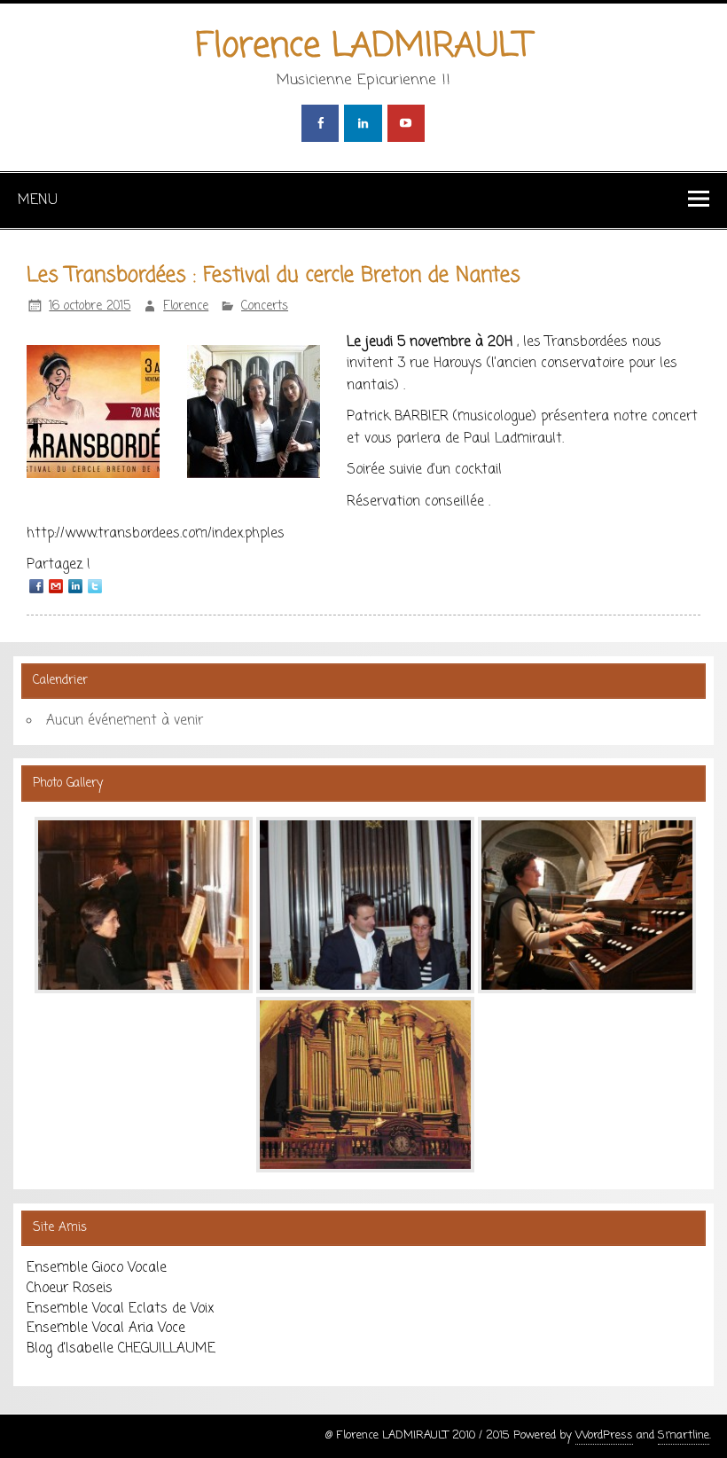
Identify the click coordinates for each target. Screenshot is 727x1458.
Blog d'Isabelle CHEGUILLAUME (121, 1348)
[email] (56, 586)
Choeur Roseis (70, 1288)
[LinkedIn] (75, 586)
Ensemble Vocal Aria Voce (106, 1328)
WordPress (604, 1435)
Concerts (264, 306)
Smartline (683, 1435)
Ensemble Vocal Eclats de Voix (120, 1308)
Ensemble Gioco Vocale (97, 1268)
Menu (38, 200)
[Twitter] (95, 586)
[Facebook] (36, 586)
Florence (185, 306)
